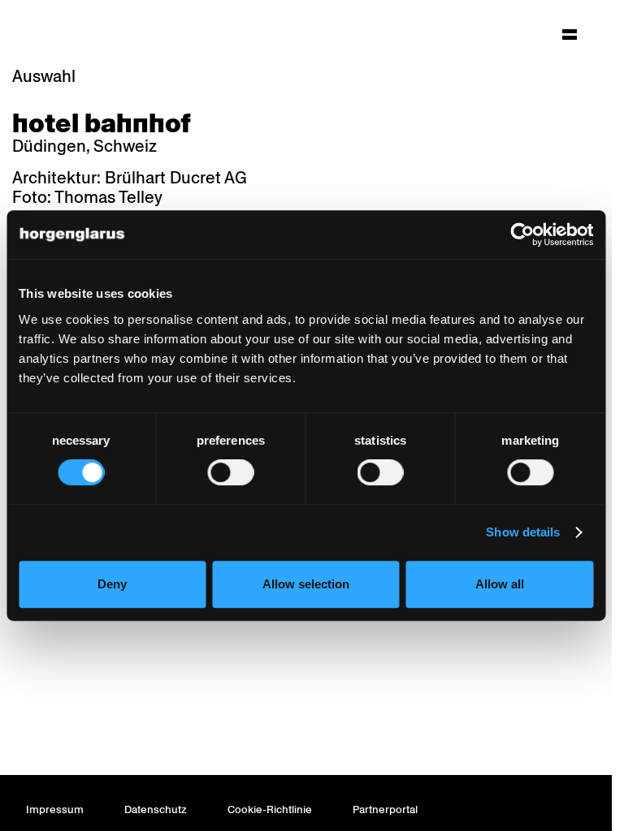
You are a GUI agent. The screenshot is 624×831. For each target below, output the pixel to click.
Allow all (499, 584)
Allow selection (305, 584)
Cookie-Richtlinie (270, 809)
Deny (112, 584)
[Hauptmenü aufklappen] (569, 34)
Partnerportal (385, 809)
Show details (523, 532)
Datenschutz (155, 809)
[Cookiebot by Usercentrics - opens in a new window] (522, 234)
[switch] (230, 472)
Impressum (55, 809)
